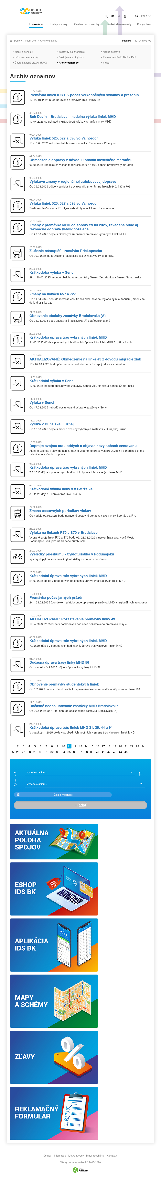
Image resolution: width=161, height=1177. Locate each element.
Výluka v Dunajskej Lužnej (51, 424)
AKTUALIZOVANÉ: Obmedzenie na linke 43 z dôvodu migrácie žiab (85, 359)
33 (57, 752)
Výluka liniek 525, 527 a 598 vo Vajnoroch (64, 138)
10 (63, 746)
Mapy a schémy (24, 52)
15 (91, 746)
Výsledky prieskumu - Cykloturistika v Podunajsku (71, 554)
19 (114, 746)
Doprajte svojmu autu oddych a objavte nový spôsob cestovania (83, 445)
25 (12, 752)
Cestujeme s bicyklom (71, 57)
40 (97, 752)
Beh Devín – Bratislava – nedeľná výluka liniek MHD (72, 116)
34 (63, 752)
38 (86, 752)
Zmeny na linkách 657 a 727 (52, 294)
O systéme (144, 24)
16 (97, 746)
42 (109, 752)
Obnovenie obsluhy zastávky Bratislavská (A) (67, 315)
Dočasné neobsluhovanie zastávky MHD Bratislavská (74, 705)
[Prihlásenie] (125, 16)
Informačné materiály (27, 57)
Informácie (36, 24)
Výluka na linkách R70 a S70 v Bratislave (63, 532)
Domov (18, 40)
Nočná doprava (111, 52)
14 (86, 746)
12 (74, 746)
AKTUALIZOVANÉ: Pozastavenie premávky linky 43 (72, 619)
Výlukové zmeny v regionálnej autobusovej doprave (72, 181)
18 (109, 746)
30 (40, 752)
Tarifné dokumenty (118, 24)
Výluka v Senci (41, 402)
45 (126, 752)
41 (103, 752)
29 (35, 752)
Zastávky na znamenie (72, 52)
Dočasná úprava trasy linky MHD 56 (59, 662)
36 (74, 752)
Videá (106, 62)
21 (126, 746)
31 (46, 752)
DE (149, 16)
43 (114, 752)
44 (120, 752)
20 (120, 746)
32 (52, 752)
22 (131, 746)
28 (29, 752)
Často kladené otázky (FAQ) (31, 62)
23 (137, 746)
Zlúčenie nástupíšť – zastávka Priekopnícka (65, 250)
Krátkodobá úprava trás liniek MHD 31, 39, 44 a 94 (71, 727)
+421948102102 (142, 40)
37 (80, 752)
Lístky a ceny (59, 24)
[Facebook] (119, 16)
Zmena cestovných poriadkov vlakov (60, 510)
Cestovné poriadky (87, 24)
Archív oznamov (48, 40)
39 (91, 752)
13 (80, 746)
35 (69, 752)
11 (69, 746)
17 (103, 746)
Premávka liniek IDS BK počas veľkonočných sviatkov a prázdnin (84, 94)
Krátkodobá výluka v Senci (51, 272)
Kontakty (112, 1155)
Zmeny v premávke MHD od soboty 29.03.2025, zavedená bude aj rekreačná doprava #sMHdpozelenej (83, 227)
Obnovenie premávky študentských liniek (64, 684)
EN (143, 16)
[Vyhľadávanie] (106, 16)
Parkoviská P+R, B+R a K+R (119, 57)
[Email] (113, 16)
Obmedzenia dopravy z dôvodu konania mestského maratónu (81, 159)
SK (136, 16)
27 (23, 752)
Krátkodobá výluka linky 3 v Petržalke (60, 488)
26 (17, 752)
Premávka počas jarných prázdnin (58, 597)
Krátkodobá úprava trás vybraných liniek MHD (68, 337)
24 (143, 746)
